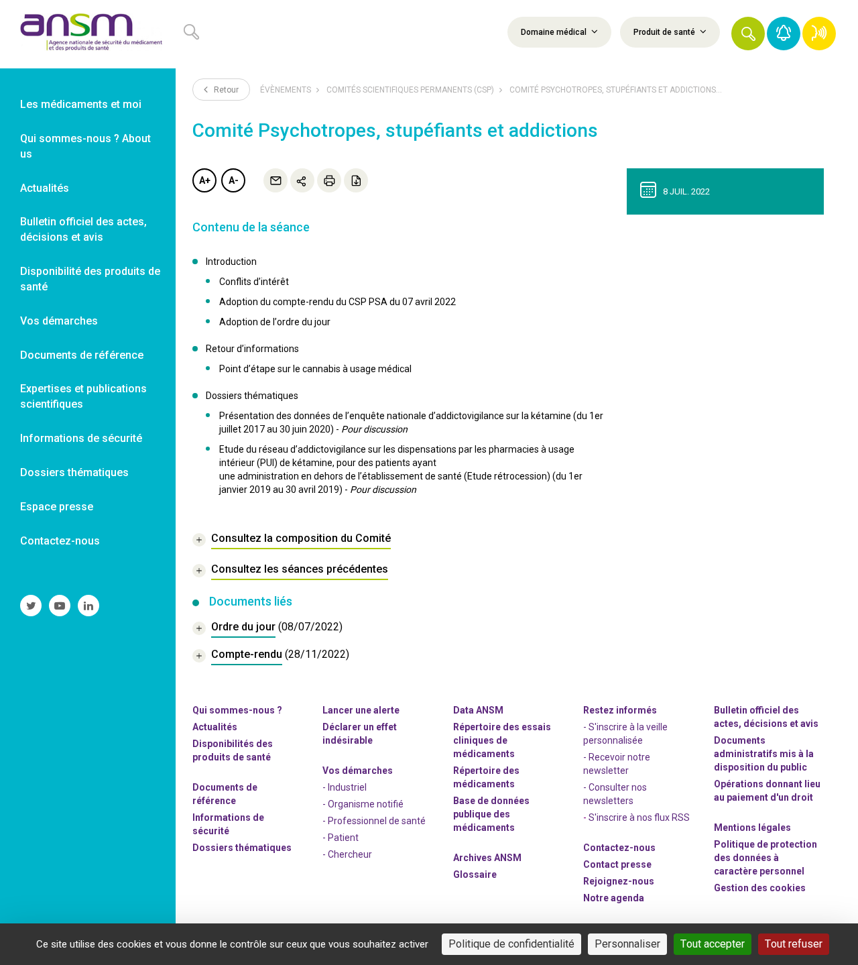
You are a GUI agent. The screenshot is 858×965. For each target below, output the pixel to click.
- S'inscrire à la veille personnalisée (625, 734)
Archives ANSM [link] (487, 857)
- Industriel (344, 787)
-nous (618, 881)
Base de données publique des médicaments (491, 814)
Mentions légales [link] (752, 827)
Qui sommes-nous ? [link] (237, 710)
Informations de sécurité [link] (81, 438)
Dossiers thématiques (242, 847)
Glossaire (475, 874)
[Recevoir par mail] (275, 180)
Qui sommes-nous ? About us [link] (85, 146)
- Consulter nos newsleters (615, 794)
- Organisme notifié (363, 804)
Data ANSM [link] (478, 710)
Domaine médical (555, 32)
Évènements (285, 90)
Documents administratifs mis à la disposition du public (764, 754)
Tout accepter (712, 944)
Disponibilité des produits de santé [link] (90, 279)
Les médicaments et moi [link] (80, 104)
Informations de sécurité (228, 824)
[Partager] (302, 180)
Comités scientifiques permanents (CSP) (410, 90)
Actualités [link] (44, 188)
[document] (267, 629)
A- (234, 180)
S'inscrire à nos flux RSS (639, 817)
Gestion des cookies (760, 888)
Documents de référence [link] (81, 355)
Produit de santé (665, 32)
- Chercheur (347, 854)
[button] (748, 33)
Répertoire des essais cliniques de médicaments (502, 740)
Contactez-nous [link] (60, 540)
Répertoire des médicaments (486, 777)
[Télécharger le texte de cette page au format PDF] (356, 180)
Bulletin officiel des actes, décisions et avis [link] (83, 229)
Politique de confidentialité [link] (511, 944)
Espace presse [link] (56, 506)
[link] (88, 34)
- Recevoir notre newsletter (616, 764)
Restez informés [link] (620, 710)
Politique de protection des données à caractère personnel (765, 857)
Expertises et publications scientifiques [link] (83, 396)
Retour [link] (225, 90)
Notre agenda (613, 898)
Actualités (214, 727)
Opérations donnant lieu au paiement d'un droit (767, 791)
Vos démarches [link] (59, 321)
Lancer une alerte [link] (361, 710)
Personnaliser (627, 944)
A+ (204, 180)
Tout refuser (793, 944)
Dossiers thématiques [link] (74, 472)
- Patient (340, 837)
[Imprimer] (329, 180)
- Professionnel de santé (374, 820)
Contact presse (617, 864)
